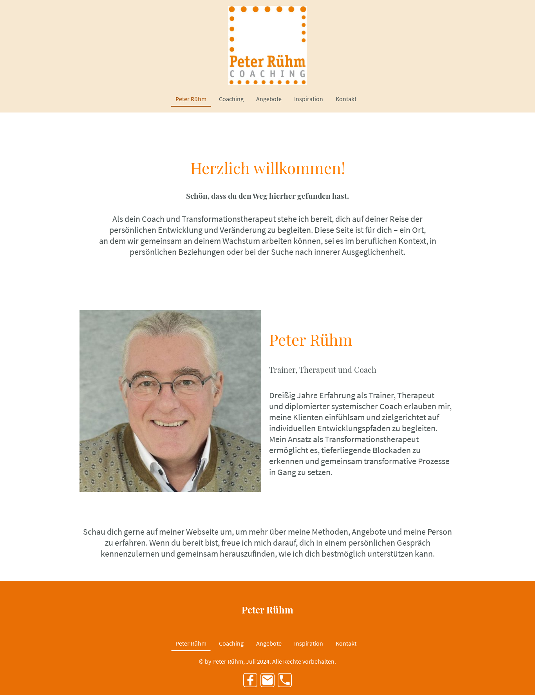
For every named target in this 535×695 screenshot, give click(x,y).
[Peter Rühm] (267, 625)
